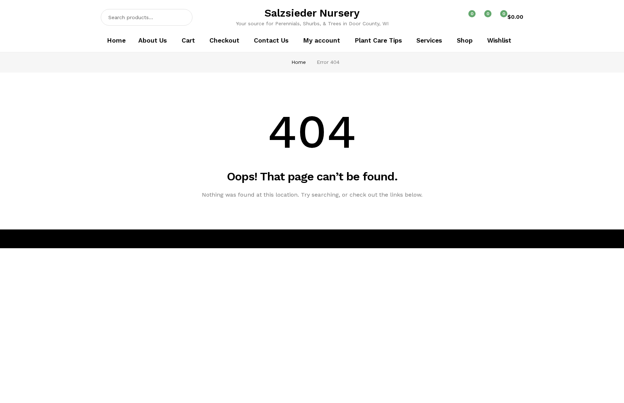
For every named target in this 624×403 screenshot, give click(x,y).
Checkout (224, 40)
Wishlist (499, 40)
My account (321, 40)
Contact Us (271, 40)
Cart (188, 40)
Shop (465, 40)
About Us (152, 40)
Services (429, 40)
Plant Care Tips (378, 40)
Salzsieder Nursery (312, 13)
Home (116, 40)
